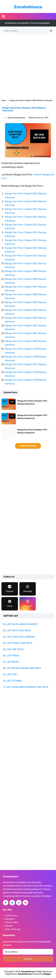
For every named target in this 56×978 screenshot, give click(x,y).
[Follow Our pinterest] (25, 902)
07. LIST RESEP (11, 662)
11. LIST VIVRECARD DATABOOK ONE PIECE (25, 687)
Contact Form (11, 915)
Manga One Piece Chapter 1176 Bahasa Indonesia (32, 402)
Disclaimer (10, 919)
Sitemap (9, 926)
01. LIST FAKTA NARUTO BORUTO (20, 624)
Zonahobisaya (25, 974)
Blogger (47, 974)
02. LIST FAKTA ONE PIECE (17, 630)
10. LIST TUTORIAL (12, 680)
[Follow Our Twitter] (12, 902)
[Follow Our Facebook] (5, 902)
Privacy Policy (11, 922)
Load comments (28, 445)
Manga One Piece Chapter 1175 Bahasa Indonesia (32, 417)
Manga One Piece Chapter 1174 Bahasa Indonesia (32, 431)
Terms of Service (12, 929)
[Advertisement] (28, 66)
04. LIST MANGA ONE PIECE (17, 643)
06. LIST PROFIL (11, 655)
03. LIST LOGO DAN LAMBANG (19, 636)
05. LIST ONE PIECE (13, 649)
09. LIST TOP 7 (10, 674)
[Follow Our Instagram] (19, 902)
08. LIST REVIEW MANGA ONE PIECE (22, 668)
